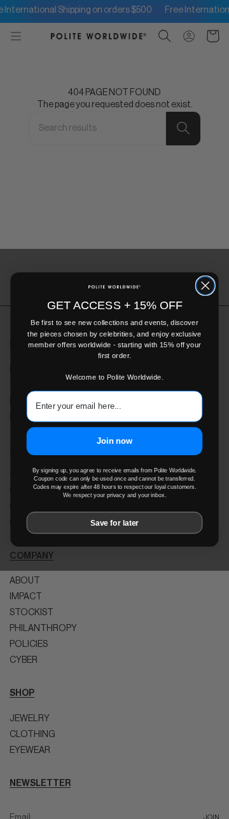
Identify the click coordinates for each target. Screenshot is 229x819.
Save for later (114, 522)
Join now (114, 441)
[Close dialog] (205, 285)
